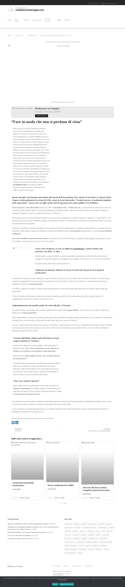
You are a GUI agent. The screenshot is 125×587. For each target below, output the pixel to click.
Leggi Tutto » (17, 489)
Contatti (67, 20)
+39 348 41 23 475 (93, 3)
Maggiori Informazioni (66, 584)
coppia (82, 531)
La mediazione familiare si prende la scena (20, 538)
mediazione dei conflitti (92, 542)
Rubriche (78, 42)
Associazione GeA (70, 197)
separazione (82, 549)
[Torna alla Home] (26, 9)
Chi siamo (17, 20)
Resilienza (104, 545)
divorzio (68, 534)
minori (81, 545)
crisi (97, 531)
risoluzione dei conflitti (71, 549)
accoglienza (68, 524)
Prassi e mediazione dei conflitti (61, 485)
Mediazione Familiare (55, 42)
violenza (106, 549)
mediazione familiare (106, 542)
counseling (90, 531)
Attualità (88, 566)
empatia (83, 534)
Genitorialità (76, 538)
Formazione (48, 42)
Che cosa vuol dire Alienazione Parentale (19, 535)
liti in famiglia (104, 538)
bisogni (77, 527)
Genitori (68, 538)
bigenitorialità (69, 527)
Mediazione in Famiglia (24, 497)
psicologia (95, 545)
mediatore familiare (70, 542)
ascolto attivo (92, 524)
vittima (80, 552)
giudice (84, 538)
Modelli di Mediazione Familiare (68, 42)
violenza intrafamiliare (70, 552)
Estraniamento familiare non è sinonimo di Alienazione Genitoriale (27, 532)
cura (103, 531)
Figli (98, 534)
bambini (101, 524)
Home (10, 20)
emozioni (76, 534)
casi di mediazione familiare (89, 527)
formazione (105, 534)
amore (76, 524)
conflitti (111, 527)
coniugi (75, 531)
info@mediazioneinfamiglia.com (108, 3)
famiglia (91, 534)
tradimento (98, 549)
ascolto (83, 524)
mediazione (80, 542)
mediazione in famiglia (71, 545)
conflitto (68, 531)
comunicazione (102, 527)
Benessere (109, 524)
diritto (109, 531)
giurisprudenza (93, 538)
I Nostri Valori (47, 20)
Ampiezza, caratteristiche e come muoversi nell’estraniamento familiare (28, 524)
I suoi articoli (41, 115)
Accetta (55, 584)
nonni (88, 545)
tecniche (90, 549)
